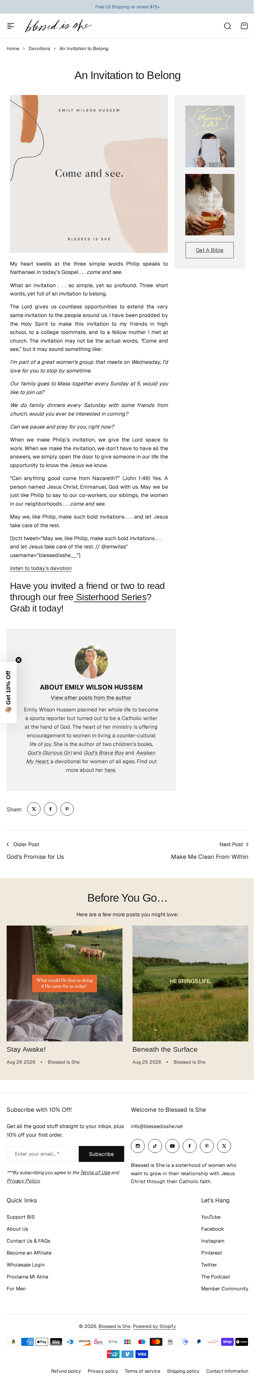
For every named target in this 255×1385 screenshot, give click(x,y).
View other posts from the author (91, 697)
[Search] (227, 26)
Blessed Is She (112, 1326)
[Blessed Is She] (58, 25)
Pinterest (206, 1253)
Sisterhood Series (110, 597)
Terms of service (137, 1371)
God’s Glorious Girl (49, 752)
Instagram (207, 1241)
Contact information (222, 1371)
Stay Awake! (26, 1049)
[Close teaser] (18, 660)
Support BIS (21, 1217)
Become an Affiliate (29, 1253)
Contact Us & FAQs (28, 1241)
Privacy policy (98, 1371)
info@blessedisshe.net (154, 1126)
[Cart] (244, 26)
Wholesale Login (26, 1265)
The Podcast (210, 1276)
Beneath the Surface (165, 1049)
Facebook (207, 1229)
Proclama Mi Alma (27, 1276)
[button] (8, 692)
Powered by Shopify (152, 1326)
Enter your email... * (37, 1154)
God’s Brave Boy (104, 752)
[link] (34, 809)
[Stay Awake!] (65, 983)
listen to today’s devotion (41, 568)
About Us (17, 1229)
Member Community (219, 1288)
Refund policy (61, 1371)
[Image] (209, 136)
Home (13, 48)
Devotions (39, 48)
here (110, 770)
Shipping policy (178, 1371)
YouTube (205, 1217)
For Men (16, 1288)
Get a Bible (209, 250)
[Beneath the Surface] (190, 983)
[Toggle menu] (10, 26)
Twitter (204, 1265)
